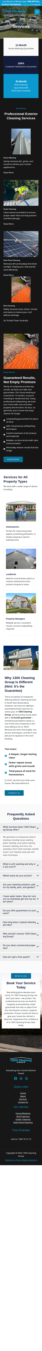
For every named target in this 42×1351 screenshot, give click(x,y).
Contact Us (23, 1102)
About (23, 1096)
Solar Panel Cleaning (12, 260)
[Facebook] (15, 1078)
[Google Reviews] (26, 1078)
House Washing (10, 158)
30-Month (21, 81)
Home (23, 1093)
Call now (27, 4)
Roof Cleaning (9, 306)
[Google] (21, 1078)
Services (23, 1099)
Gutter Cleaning (10, 209)
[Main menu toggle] (37, 12)
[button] (21, 828)
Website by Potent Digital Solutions (21, 1160)
